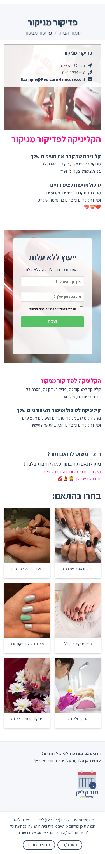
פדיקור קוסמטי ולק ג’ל (26, 718)
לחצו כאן (93, 761)
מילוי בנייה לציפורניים (27, 569)
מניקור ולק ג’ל (77, 718)
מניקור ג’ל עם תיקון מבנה (27, 644)
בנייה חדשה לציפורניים (78, 569)
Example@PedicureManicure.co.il (53, 79)
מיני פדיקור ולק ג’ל (78, 644)
